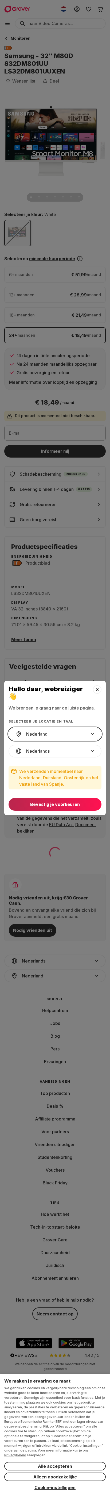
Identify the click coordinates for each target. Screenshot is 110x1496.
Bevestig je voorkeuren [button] (55, 804)
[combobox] (55, 734)
